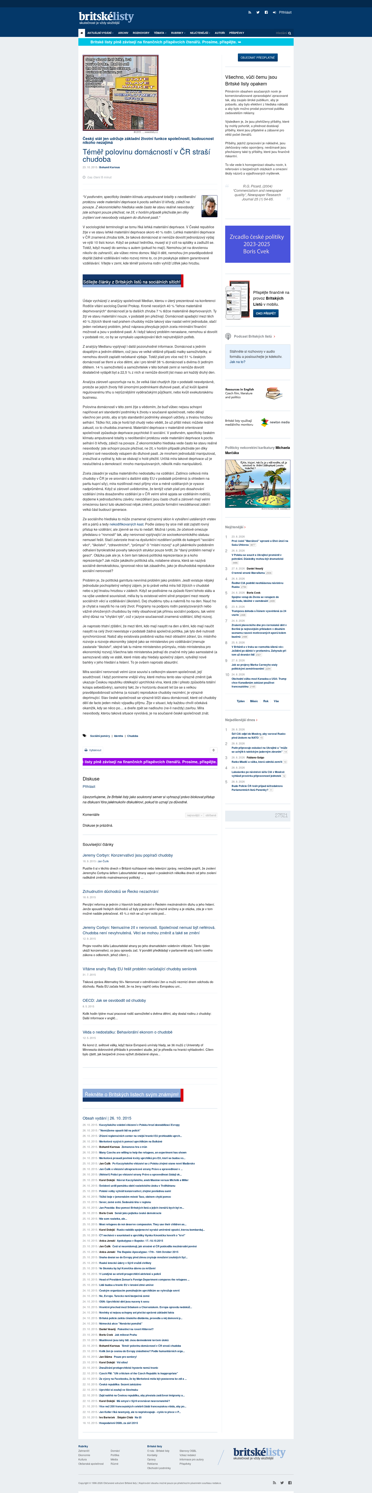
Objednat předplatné (258, 57)
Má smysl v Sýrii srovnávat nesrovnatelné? (143, 1401)
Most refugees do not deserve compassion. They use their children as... (142, 1224)
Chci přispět (266, 313)
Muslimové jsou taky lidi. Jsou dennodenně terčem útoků (134, 1340)
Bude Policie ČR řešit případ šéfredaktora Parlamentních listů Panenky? (257, 788)
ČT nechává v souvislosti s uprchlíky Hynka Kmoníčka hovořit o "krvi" (142, 1235)
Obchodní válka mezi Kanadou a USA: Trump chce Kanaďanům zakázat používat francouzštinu (259, 682)
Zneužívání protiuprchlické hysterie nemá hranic (128, 1368)
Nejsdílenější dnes (240, 719)
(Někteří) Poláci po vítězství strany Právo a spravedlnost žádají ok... (140, 1174)
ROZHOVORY (141, 33)
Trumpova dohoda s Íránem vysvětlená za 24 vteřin (259, 613)
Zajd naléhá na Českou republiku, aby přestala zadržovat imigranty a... (142, 1395)
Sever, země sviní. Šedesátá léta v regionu (125, 1202)
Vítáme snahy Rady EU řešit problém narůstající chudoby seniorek (140, 968)
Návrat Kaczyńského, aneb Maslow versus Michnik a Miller (153, 1180)
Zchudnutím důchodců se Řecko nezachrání (120, 891)
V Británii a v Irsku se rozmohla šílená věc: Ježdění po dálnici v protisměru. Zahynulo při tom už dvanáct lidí (259, 650)
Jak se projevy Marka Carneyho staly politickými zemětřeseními (254, 666)
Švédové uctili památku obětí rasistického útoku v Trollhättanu (137, 1186)
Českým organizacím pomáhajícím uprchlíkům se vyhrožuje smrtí (139, 1290)
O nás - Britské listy (158, 1450)
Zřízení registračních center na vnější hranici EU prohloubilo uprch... (140, 1136)
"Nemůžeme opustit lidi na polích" (120, 1130)
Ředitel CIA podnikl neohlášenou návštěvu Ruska (257, 585)
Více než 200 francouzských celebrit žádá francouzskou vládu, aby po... (142, 1406)
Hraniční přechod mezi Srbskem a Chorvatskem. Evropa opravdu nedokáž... (145, 1307)
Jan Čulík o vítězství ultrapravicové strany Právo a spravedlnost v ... (141, 1169)
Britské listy (108, 18)
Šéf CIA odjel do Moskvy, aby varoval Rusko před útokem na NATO (258, 735)
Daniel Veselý (107, 1329)
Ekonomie (84, 1455)
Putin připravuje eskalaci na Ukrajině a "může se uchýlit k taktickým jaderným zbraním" (259, 750)
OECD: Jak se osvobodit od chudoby (114, 1000)
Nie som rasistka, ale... (113, 1219)
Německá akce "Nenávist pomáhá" (121, 1323)
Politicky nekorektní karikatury (257, 450)
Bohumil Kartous (109, 167)
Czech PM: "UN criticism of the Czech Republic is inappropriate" (138, 1373)
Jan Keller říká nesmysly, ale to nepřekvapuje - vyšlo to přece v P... (140, 1412)
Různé (114, 1463)
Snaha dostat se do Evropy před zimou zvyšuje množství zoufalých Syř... (143, 1257)
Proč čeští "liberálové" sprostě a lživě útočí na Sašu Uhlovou (260, 543)
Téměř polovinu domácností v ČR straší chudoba (151, 1346)
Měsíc (254, 701)
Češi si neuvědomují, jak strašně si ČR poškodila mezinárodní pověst (154, 1246)
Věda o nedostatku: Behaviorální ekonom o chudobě (127, 1032)
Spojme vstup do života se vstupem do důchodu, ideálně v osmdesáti (255, 599)
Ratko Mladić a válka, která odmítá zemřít (259, 762)
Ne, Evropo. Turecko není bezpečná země (124, 1296)
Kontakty (152, 1455)
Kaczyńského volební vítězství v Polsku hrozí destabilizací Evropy (139, 1125)
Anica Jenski (107, 1241)
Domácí (115, 1450)
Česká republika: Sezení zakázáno (120, 1384)
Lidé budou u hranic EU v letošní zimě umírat (126, 1285)
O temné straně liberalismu (251, 573)
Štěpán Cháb (125, 1417)
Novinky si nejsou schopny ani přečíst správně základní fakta (136, 1312)
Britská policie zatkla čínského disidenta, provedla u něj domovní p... (140, 1318)
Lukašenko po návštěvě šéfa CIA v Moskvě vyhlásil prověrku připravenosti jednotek (258, 774)
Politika (115, 1455)
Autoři (220, 33)
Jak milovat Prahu (126, 1335)
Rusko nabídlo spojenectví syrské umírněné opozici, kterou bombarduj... (161, 1230)
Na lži (138, 1417)
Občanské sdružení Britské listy (120, 1483)
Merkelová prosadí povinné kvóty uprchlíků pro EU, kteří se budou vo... (142, 1158)
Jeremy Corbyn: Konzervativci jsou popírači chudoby (128, 855)
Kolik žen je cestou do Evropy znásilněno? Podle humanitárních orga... (142, 1351)
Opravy (151, 1459)
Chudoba (132, 736)
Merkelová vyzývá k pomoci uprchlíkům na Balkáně (130, 1141)
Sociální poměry (100, 736)
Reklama (152, 1463)
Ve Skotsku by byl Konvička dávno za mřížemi (127, 1268)
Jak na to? (237, 361)
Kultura (82, 1459)
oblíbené (211, 815)
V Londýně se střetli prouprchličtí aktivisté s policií (130, 1274)
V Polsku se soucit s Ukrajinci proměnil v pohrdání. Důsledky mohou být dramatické (258, 558)
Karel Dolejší (107, 1180)
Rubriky (177, 33)
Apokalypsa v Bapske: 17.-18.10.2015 (140, 1241)
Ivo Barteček (107, 1417)
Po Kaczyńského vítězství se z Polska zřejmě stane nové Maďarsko (153, 1163)
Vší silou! (122, 1362)
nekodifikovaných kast (126, 524)
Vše (276, 701)
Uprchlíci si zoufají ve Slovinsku (118, 1390)
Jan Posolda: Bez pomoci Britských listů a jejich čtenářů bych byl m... (141, 1208)
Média (114, 1459)
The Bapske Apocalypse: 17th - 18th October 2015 (147, 1252)
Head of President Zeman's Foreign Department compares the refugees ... (144, 1279)
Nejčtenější (234, 526)
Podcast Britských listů (253, 336)
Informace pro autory (192, 1459)
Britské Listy (259, 1454)
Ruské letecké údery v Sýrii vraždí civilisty (125, 1263)
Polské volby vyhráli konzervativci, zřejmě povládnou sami (135, 1191)
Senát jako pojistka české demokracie (138, 1213)
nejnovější (194, 815)
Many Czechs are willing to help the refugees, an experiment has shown (142, 1152)
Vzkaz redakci (188, 1455)
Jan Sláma (105, 1357)
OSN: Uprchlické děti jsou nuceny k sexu (124, 1301)
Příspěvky (236, 33)
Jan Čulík (103, 861)
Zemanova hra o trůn (134, 1147)
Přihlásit (284, 12)
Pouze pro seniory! (125, 1357)
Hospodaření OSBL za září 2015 (118, 1423)
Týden (241, 701)
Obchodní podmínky (159, 1468)
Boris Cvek (106, 1213)
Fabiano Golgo (255, 757)
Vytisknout (94, 750)
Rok (265, 701)
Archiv (123, 33)
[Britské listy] (133, 281)
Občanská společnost (91, 1463)
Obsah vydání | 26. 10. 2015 (107, 1118)
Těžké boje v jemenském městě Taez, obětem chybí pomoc (135, 1197)
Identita (118, 736)
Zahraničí (83, 1450)
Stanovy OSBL (188, 1450)
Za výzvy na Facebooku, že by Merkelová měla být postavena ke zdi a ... (143, 1379)
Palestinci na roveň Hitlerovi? (135, 1329)
